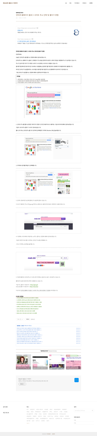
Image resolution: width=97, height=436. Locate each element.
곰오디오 (52, 418)
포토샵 (56, 416)
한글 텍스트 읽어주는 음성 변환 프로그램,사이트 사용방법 (27, 333)
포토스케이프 (40, 409)
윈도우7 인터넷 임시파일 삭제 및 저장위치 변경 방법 (26, 331)
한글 (28, 411)
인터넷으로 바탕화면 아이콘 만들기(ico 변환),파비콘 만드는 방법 (29, 341)
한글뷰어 (29, 416)
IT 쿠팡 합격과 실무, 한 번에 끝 (27, 41)
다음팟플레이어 (44, 418)
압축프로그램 (59, 418)
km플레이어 (30, 414)
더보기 (28, 423)
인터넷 (22, 325)
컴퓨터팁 (18, 325)
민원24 (62, 416)
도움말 (46, 409)
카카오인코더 (63, 414)
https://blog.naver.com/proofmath (27, 28)
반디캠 (28, 420)
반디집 (40, 416)
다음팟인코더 (67, 418)
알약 (48, 420)
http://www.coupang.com (24, 39)
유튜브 (43, 420)
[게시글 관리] (22, 319)
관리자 (53, 434)
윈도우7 (56, 411)
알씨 (51, 409)
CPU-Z (38, 420)
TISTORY (49, 434)
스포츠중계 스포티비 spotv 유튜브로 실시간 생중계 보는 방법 (28, 336)
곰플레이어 (45, 411)
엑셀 (36, 414)
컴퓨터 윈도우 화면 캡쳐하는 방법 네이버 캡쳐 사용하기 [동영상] (29, 334)
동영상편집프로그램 (53, 414)
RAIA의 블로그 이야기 (10, 3)
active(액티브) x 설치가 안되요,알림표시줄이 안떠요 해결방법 (28, 329)
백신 (51, 411)
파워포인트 (38, 411)
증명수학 (20, 30)
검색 (92, 410)
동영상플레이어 (30, 418)
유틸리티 (33, 409)
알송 (45, 416)
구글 (40, 414)
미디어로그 (77, 3)
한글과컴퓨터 (57, 409)
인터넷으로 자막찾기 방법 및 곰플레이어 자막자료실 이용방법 (28, 328)
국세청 (67, 416)
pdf (33, 420)
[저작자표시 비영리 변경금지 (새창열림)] (33, 319)
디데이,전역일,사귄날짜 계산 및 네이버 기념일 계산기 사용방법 (28, 338)
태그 (71, 3)
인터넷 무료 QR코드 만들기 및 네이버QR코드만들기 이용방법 (28, 343)
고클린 (65, 411)
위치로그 (84, 3)
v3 (27, 409)
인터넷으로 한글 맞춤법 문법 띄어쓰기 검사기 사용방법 (27, 339)
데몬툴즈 (65, 409)
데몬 (37, 418)
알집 (32, 411)
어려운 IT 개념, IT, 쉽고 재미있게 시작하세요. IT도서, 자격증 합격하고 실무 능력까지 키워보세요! (42, 43)
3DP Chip (50, 416)
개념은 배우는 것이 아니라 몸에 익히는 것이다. (29, 32)
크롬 (61, 411)
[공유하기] (21, 319)
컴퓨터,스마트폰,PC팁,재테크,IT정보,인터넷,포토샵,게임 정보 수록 (33, 381)
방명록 (90, 3)
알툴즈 (34, 416)
